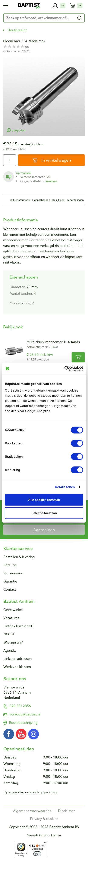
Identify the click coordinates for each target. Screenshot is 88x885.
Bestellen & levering (19, 557)
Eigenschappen (41, 200)
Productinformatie (19, 200)
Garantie (10, 581)
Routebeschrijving (23, 722)
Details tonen (65, 487)
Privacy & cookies (44, 818)
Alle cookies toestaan (44, 499)
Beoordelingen (75, 200)
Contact (9, 589)
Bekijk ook (58, 200)
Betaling (9, 565)
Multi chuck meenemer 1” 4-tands (53, 342)
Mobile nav (5, 5)
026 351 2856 (20, 706)
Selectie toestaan (44, 513)
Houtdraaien (17, 30)
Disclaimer (66, 811)
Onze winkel (13, 609)
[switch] (77, 443)
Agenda (9, 650)
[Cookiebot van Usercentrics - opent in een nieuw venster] (64, 368)
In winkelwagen (55, 160)
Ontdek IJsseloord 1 (19, 626)
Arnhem (51, 181)
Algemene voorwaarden (32, 811)
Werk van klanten (17, 666)
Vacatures (11, 618)
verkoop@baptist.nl (25, 714)
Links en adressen (17, 658)
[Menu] (45, 843)
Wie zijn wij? (13, 642)
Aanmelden (44, 529)
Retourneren (13, 573)
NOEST (9, 634)
